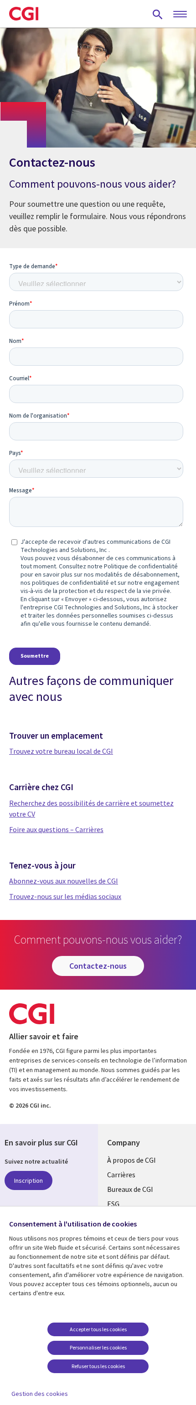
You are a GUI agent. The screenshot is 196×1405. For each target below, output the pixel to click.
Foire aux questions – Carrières (56, 829)
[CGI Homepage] (23, 13)
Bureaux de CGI (130, 1189)
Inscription (28, 1180)
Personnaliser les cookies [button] (98, 1347)
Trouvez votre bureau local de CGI (61, 751)
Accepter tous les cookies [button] (98, 1329)
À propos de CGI (131, 1160)
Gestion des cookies (39, 1394)
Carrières (121, 1174)
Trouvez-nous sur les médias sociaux (65, 896)
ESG (113, 1203)
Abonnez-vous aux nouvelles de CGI (63, 880)
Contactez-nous (98, 966)
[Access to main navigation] (180, 14)
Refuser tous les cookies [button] (98, 1366)
